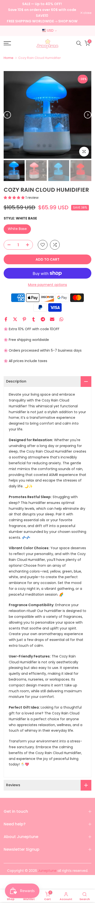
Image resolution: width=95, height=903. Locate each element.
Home (8, 57)
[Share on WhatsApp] (61, 319)
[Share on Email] (52, 319)
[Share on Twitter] (15, 319)
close (87, 12)
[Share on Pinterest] (24, 319)
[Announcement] (42, 12)
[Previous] (7, 115)
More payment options (47, 284)
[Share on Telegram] (43, 319)
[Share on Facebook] (6, 319)
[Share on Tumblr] (33, 319)
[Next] (87, 115)
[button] (15, 197)
